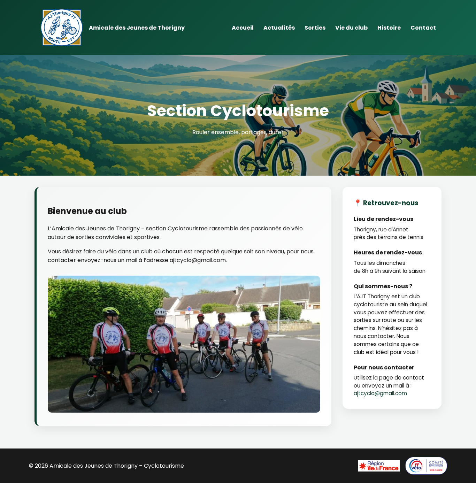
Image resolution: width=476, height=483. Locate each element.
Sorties (315, 28)
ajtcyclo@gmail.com (380, 393)
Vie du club (351, 28)
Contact (423, 28)
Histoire (389, 28)
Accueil (243, 28)
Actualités (279, 28)
